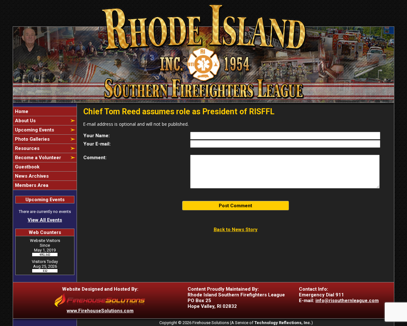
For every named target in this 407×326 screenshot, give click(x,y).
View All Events (45, 220)
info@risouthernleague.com (347, 300)
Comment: (95, 157)
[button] (41, 120)
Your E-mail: (97, 144)
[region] (45, 148)
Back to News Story (236, 229)
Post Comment (235, 206)
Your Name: (96, 135)
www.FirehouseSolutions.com (100, 311)
